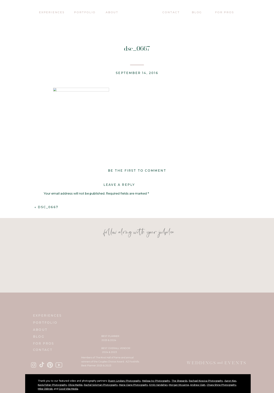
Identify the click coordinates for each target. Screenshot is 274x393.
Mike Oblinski (45, 388)
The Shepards (179, 380)
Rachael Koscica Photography (206, 380)
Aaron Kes (230, 380)
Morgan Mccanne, (179, 384)
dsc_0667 (48, 207)
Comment (53, 201)
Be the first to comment (137, 170)
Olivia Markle (75, 384)
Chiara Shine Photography (221, 384)
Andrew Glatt (197, 384)
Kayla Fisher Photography (52, 384)
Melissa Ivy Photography (156, 380)
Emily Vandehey (158, 384)
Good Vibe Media (68, 388)
